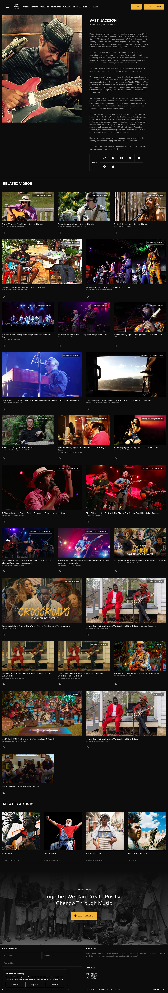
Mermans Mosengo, (7, 289)
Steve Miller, (127, 562)
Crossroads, (4, 628)
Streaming (44, 7)
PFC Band (129, 449)
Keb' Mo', (10, 628)
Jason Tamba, (123, 337)
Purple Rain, (124, 675)
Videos (26, 7)
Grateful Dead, (5, 226)
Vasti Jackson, (61, 565)
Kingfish (15, 628)
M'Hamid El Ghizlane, (108, 402)
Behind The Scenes (27, 449)
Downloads (56, 7)
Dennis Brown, (117, 226)
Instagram (100, 989)
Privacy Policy (58, 979)
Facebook (90, 989)
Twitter (117, 989)
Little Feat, (60, 337)
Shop (75, 7)
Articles (83, 7)
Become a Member (85, 916)
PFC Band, (88, 289)
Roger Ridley (7, 853)
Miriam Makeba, (62, 452)
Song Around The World (79, 226)
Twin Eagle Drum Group (138, 853)
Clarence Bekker (17, 339)
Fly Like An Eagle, (118, 562)
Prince (129, 675)
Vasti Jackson (24, 289)
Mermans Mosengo (107, 289)
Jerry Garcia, (12, 226)
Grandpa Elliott (50, 853)
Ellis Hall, (10, 339)
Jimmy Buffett (20, 226)
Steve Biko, (116, 449)
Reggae (130, 226)
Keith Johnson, (89, 628)
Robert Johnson (21, 678)
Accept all (15, 985)
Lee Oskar (71, 337)
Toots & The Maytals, (97, 289)
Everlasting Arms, (16, 449)
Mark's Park (23, 741)
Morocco (116, 402)
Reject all (34, 985)
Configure (54, 985)
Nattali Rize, (125, 226)
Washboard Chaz (93, 853)
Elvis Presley (104, 628)
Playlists (67, 7)
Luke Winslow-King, (68, 226)
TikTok (109, 989)
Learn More (90, 968)
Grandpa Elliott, (16, 289)
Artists (34, 7)
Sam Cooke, (5, 515)
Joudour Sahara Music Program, (94, 402)
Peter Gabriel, (123, 449)
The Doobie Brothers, (7, 565)
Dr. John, (60, 226)
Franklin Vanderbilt (135, 562)
